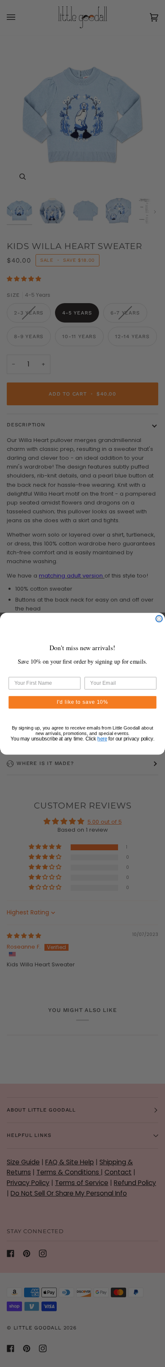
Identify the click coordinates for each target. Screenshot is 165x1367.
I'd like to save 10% (82, 702)
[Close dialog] (159, 618)
